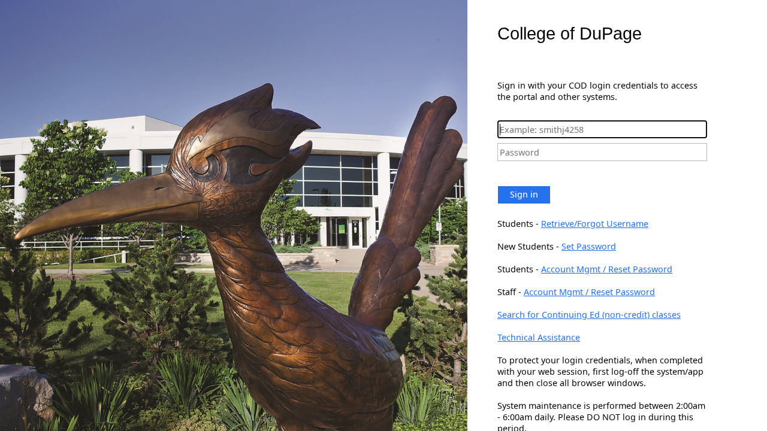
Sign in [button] (524, 194)
